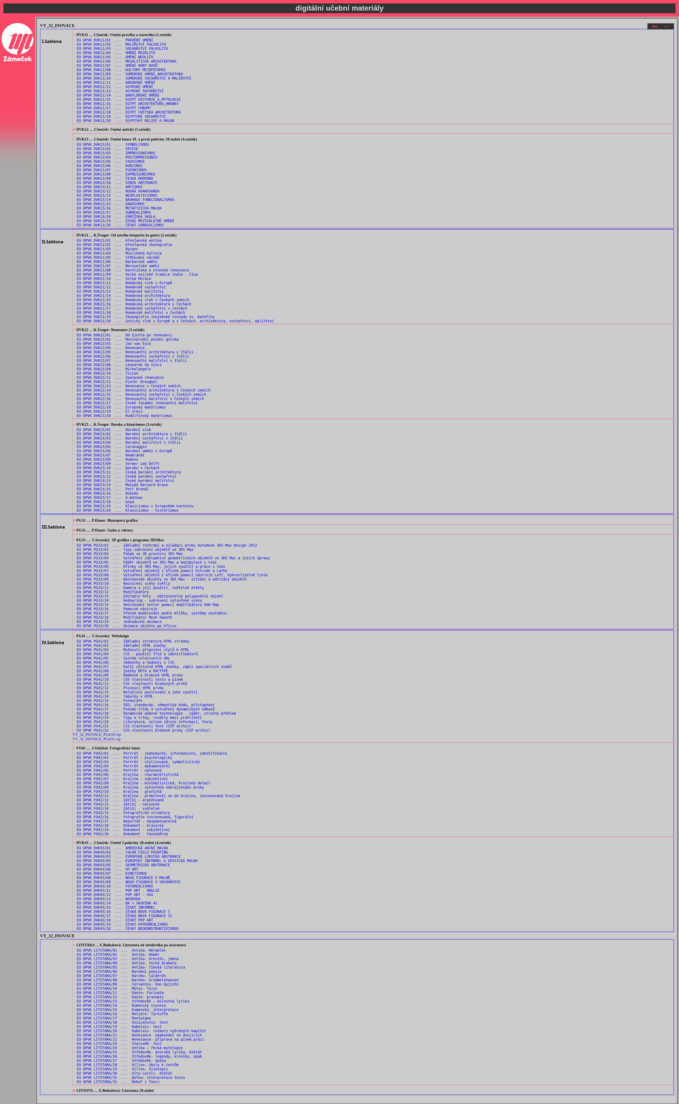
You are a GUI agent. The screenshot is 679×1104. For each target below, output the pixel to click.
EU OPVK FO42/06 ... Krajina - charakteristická (128, 774)
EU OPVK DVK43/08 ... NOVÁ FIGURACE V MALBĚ (123, 878)
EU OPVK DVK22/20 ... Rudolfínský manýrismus (124, 416)
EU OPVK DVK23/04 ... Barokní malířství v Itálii (129, 442)
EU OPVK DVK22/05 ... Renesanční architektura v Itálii (135, 352)
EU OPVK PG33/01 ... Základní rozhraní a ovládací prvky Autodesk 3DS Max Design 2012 (167, 545)
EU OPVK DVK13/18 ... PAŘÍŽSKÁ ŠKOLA (116, 216)
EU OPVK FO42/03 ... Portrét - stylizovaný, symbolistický (138, 762)
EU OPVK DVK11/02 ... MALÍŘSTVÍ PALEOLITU (121, 44)
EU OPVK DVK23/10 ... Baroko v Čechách (118, 468)
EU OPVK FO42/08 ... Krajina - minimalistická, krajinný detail (143, 783)
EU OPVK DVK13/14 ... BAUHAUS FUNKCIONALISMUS (125, 199)
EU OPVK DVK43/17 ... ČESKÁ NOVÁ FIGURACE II (124, 916)
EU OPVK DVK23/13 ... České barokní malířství (125, 480)
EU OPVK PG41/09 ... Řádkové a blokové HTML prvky (130, 675)
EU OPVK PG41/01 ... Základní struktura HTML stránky (133, 641)
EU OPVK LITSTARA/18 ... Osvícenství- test (122, 1022)
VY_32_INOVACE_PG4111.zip (97, 739)
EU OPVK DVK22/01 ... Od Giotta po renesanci (124, 335)
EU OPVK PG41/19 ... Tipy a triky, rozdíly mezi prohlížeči (139, 717)
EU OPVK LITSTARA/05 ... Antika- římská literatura (131, 967)
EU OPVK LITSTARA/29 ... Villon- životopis (122, 1069)
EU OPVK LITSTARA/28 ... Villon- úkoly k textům (128, 1065)
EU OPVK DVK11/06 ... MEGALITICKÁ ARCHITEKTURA (126, 61)
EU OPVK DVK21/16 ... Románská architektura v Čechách (134, 304)
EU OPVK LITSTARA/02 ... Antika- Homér (118, 954)
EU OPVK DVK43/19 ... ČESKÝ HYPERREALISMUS (122, 924)
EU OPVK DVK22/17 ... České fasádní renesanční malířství (137, 403)
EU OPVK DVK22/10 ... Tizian (107, 373)
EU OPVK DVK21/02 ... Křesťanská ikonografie (124, 245)
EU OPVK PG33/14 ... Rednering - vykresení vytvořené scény (139, 600)
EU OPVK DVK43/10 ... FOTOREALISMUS (115, 886)
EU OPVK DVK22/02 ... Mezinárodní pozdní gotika (128, 339)
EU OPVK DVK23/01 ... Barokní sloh (114, 430)
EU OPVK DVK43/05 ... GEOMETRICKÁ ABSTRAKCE (123, 865)
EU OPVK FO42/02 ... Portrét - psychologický (124, 757)
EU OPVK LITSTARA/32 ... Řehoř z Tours (118, 1082)
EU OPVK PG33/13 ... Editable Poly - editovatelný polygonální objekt (150, 596)
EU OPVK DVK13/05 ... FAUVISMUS (111, 161)
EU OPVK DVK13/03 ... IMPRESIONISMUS (116, 153)
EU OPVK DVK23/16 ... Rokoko (107, 493)
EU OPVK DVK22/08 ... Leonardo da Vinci (119, 365)
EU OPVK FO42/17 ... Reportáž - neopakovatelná (126, 821)
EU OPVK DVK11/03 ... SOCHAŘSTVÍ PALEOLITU (122, 48)
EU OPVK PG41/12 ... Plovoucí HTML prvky (120, 688)
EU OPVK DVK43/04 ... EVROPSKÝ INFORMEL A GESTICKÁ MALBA (137, 861)
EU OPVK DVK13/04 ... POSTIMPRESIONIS (117, 157)
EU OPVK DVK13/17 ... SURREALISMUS (114, 212)
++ (655, 26)
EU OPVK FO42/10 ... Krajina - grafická (119, 791)
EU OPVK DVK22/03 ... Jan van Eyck (114, 343)
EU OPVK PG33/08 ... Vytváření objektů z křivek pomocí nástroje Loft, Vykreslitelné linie (172, 575)
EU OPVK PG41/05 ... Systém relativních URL (123, 658)
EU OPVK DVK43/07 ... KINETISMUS (112, 873)
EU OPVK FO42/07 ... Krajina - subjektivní (122, 779)
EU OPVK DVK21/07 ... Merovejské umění (118, 266)
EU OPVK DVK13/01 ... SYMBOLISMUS (113, 144)
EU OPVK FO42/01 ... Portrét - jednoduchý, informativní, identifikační (152, 753)
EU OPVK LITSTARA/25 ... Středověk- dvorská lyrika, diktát (139, 1052)
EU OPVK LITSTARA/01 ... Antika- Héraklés (121, 950)
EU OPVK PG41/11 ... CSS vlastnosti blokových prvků (132, 683)
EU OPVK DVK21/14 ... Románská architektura (123, 295)
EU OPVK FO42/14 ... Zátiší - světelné (118, 808)
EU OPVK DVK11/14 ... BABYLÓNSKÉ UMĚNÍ (118, 95)
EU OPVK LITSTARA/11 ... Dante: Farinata (120, 993)
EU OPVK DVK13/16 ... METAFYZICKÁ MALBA (119, 208)
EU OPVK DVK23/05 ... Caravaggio (112, 447)
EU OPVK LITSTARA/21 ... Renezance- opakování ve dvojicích (139, 1035)
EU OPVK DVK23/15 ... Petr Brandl (113, 489)
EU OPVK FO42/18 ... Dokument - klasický (120, 825)
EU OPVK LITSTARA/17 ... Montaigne (114, 1018)
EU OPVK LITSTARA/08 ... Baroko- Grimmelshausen (128, 980)
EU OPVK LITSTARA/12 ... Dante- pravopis (120, 997)
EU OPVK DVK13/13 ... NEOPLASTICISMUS (117, 195)
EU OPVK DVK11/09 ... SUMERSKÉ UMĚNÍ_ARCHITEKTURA (130, 74)
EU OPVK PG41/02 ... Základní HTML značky (121, 645)
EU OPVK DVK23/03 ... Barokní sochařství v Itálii (130, 438)
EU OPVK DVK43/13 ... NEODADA (108, 899)
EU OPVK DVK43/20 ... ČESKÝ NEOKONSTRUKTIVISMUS (128, 928)
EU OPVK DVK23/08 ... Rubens (107, 459)
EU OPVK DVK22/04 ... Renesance (111, 348)
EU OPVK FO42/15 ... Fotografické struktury (123, 813)
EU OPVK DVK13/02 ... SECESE (107, 149)
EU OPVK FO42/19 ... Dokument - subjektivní (123, 830)
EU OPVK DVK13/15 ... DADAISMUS (111, 204)
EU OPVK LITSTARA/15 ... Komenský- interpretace (128, 1010)
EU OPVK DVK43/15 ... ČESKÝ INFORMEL (116, 907)
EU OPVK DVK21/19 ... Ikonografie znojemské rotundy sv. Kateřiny (146, 317)
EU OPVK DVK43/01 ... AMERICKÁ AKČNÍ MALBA (122, 848)
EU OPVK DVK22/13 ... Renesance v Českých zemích (129, 386)
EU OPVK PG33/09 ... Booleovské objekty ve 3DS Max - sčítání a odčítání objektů (161, 579)
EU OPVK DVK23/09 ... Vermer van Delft (118, 463)
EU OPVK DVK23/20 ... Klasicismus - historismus (128, 510)
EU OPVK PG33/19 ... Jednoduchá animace (119, 621)
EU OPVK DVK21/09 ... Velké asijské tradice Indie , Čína (137, 274)
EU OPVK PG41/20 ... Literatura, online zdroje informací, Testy (144, 722)
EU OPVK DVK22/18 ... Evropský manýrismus (121, 407)
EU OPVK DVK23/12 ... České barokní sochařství (126, 476)
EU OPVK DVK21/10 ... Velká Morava (114, 278)
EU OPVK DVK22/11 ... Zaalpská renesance (120, 377)
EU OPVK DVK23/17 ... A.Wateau (109, 497)
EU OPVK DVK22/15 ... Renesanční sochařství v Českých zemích (141, 394)
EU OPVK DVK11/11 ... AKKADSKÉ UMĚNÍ (116, 82)
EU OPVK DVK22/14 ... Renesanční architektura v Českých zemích (143, 390)
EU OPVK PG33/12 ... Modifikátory (113, 592)
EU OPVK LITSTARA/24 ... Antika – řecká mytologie (130, 1048)
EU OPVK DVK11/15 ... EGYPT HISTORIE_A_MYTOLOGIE (129, 99)
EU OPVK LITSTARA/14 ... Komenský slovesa (121, 1005)
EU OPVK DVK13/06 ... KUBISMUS (109, 166)
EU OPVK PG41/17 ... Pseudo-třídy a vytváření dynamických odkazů (146, 709)
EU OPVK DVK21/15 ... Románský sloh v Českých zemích (133, 300)
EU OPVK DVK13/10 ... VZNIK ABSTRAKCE (117, 183)
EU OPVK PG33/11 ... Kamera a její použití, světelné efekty (140, 588)
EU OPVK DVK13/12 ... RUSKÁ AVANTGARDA (118, 191)
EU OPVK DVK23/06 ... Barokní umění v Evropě (124, 451)
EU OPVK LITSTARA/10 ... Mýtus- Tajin (117, 988)
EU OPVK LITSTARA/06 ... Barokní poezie (119, 971)
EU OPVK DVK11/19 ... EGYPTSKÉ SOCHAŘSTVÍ (121, 116)
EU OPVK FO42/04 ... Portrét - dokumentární (123, 766)
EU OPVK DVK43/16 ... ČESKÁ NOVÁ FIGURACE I (123, 911)
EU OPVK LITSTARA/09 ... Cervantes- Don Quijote (128, 984)
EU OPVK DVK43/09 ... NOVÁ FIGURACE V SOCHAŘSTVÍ (129, 882)
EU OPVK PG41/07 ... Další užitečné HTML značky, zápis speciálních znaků (154, 667)
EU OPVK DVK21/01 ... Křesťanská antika (119, 240)
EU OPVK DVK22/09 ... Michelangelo (114, 369)
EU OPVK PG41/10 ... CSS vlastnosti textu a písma (130, 679)
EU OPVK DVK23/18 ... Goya (105, 502)
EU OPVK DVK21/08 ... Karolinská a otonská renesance (133, 270)
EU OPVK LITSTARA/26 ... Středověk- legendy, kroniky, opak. (140, 1056)
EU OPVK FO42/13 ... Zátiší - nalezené (118, 804)
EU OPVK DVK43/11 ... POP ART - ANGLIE (118, 890)
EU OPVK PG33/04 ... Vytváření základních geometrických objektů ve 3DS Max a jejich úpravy (173, 558)
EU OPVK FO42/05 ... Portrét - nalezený (119, 770)
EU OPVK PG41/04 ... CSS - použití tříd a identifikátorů (137, 654)
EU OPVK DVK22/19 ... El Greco (109, 411)
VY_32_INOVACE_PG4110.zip (97, 734)
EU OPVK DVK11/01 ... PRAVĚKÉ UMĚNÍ (115, 40)
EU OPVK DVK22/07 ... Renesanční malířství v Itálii (132, 360)
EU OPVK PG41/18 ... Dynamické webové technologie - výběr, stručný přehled (156, 713)
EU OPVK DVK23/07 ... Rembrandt (111, 455)
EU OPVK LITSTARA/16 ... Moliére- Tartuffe (122, 1014)
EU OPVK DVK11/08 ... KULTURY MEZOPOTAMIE (121, 70)
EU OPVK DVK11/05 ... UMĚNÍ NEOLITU (115, 57)
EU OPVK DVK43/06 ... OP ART (107, 869)
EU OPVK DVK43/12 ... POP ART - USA (115, 894)
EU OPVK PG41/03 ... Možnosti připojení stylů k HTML (133, 650)
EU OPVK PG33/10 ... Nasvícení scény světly (123, 583)
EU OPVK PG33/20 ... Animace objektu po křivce (126, 626)
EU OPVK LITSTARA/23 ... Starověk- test (119, 1043)
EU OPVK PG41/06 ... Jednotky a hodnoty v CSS (125, 662)
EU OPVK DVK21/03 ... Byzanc (107, 249)
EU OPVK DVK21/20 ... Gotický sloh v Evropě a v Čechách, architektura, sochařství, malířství (175, 321)
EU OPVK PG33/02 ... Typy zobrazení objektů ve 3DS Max (135, 549)
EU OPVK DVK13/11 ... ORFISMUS (109, 187)
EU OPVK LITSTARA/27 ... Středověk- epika (121, 1060)
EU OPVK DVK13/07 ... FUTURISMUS (112, 170)
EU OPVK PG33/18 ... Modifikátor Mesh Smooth (124, 617)
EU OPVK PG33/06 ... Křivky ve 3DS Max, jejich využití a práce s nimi (151, 566)
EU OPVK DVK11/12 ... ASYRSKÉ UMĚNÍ (115, 87)
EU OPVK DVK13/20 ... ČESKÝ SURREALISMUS (120, 225)
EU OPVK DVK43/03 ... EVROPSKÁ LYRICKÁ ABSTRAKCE (129, 856)
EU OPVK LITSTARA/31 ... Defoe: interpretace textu (131, 1077)
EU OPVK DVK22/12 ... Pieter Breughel (117, 382)
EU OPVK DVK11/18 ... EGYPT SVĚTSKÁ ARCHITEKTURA (129, 112)
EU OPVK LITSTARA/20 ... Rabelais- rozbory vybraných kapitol (141, 1031)
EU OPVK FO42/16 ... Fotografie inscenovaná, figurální (135, 817)
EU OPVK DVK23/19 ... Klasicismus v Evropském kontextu (135, 506)
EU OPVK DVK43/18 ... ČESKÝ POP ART (115, 920)
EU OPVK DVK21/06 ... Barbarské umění (117, 261)
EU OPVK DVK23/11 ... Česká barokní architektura (129, 472)
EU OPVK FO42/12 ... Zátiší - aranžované (120, 800)
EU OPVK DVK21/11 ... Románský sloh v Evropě (124, 283)
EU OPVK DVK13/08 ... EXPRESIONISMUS (116, 174)
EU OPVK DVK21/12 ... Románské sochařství (121, 287)
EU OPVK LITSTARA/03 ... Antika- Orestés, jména (128, 959)
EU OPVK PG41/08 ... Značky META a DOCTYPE (122, 671)
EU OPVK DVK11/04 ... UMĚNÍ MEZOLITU (116, 53)
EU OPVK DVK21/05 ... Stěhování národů (118, 257)
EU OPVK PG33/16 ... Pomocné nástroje (117, 609)
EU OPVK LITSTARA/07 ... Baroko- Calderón (121, 976)
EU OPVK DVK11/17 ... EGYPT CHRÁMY (114, 108)
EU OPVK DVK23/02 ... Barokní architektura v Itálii (132, 434)
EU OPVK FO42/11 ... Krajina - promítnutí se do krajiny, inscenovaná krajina (158, 796)
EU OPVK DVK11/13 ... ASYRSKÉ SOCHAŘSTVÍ (120, 91)
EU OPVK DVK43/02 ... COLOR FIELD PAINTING (122, 852)
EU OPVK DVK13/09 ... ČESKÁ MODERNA (115, 178)
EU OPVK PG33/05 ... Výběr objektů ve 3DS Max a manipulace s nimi (147, 562)
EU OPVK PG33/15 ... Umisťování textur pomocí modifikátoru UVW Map (148, 604)
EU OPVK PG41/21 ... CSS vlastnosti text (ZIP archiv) (134, 726)
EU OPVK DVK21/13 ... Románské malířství (120, 291)
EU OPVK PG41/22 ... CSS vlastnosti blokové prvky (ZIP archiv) (143, 730)
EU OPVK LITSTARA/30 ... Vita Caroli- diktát (124, 1073)
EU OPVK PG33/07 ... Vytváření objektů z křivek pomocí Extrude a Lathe (152, 571)
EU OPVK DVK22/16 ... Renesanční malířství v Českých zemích (140, 399)
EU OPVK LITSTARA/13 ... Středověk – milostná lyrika (133, 1001)
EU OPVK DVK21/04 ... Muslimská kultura (119, 253)
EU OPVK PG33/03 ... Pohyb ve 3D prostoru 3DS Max (130, 554)
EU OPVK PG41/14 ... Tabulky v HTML (115, 696)
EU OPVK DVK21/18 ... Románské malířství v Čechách (131, 312)
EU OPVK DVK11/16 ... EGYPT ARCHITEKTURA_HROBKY (128, 104)
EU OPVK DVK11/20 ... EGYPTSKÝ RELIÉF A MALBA (125, 120)
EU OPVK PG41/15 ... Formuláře (109, 700)
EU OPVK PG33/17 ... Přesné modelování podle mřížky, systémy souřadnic (152, 613)
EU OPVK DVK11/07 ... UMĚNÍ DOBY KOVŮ (117, 65)
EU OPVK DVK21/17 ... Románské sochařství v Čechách (132, 308)
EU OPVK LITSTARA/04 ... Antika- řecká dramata (126, 963)
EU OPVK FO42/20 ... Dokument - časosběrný (122, 834)
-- (667, 26)
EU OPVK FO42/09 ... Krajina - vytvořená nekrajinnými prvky (140, 787)
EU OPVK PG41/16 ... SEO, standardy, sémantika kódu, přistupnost (146, 705)
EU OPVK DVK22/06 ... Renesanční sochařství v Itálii (133, 356)
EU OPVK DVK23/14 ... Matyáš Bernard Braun (122, 485)
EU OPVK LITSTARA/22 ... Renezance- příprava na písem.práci (140, 1039)
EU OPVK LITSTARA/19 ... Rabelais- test (119, 1026)
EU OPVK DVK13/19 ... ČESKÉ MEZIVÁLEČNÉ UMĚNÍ (125, 221)
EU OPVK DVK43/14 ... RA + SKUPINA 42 (117, 903)
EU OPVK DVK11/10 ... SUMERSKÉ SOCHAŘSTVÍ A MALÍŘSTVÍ (134, 78)
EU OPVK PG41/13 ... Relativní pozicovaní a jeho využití (137, 692)
